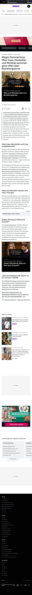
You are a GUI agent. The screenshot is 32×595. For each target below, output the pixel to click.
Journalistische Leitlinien (7, 506)
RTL (2, 14)
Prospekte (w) (5, 536)
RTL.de (3, 496)
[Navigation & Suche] (28, 6)
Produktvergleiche (6, 523)
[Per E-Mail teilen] (26, 109)
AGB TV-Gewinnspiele (7, 551)
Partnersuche (5, 521)
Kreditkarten (5, 526)
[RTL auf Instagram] (18, 585)
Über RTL (4, 562)
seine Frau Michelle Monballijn (19, 118)
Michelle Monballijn (10, 299)
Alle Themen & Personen (7, 502)
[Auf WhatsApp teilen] (29, 109)
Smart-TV (4, 512)
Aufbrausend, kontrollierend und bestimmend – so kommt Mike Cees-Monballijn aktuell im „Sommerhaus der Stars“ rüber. (16, 114)
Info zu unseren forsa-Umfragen (9, 557)
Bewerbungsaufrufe (6, 508)
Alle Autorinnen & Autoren (8, 504)
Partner (3, 515)
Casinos (3, 517)
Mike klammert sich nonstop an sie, (13, 122)
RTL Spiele (4, 568)
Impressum (4, 543)
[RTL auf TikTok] (21, 585)
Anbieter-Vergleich (6, 534)
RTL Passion (4, 575)
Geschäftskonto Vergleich (8, 525)
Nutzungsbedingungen (7, 549)
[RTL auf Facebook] (14, 585)
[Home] (16, 6)
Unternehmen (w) (6, 532)
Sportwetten (4, 519)
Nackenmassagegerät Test (9, 446)
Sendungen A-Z (5, 498)
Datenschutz (5, 547)
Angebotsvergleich (6, 530)
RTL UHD (4, 510)
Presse (3, 566)
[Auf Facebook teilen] (23, 109)
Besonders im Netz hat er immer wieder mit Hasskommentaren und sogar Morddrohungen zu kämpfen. (15, 155)
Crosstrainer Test (7, 455)
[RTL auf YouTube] (25, 585)
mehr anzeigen (13, 458)
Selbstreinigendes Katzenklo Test (10, 448)
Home (3, 580)
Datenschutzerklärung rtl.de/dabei (9, 553)
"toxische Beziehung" (10, 225)
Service (3, 539)
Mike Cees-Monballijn (23, 299)
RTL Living (4, 573)
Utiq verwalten (5, 555)
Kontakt (3, 541)
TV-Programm (5, 500)
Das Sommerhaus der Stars (11, 14)
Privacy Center (5, 545)
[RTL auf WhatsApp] (29, 585)
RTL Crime (4, 571)
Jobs (3, 564)
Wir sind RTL (5, 560)
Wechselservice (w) (6, 528)
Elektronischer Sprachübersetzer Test (11, 453)
